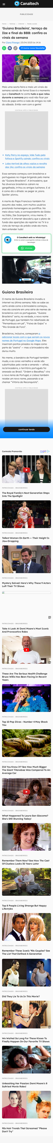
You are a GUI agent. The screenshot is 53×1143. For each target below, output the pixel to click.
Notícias (12, 24)
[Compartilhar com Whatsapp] (4, 48)
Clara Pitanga (12, 42)
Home (4, 24)
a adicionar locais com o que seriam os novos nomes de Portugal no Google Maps (26, 337)
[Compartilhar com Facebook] (10, 48)
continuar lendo (27, 429)
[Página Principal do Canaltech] (26, 5)
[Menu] (3, 4)
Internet (21, 24)
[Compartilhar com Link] (15, 48)
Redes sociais (32, 24)
